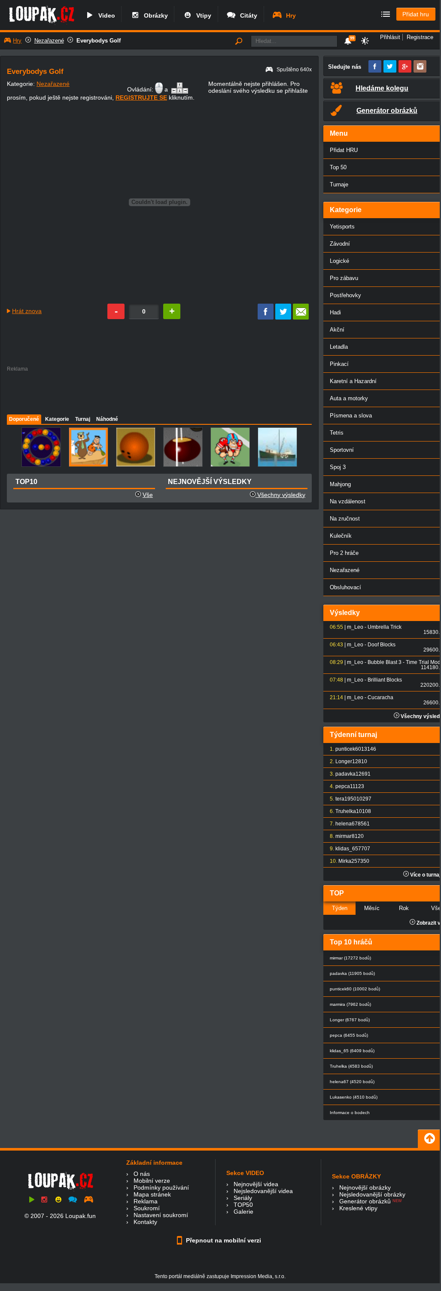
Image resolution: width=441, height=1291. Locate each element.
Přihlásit (390, 37)
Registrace (420, 37)
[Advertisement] (159, 390)
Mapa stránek (152, 1194)
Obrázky (154, 15)
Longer (343, 761)
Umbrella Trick (384, 627)
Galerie (243, 1211)
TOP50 (243, 1204)
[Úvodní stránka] (41, 24)
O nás (142, 1173)
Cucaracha (380, 697)
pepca (342, 786)
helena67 (346, 823)
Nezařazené (49, 40)
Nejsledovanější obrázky (372, 1194)
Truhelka (345, 811)
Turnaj (82, 419)
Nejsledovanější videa (263, 1190)
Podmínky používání (161, 1187)
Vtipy (202, 15)
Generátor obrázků (365, 1201)
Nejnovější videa (256, 1184)
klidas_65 (346, 848)
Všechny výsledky (280, 494)
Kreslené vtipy (358, 1208)
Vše (148, 494)
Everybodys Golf (98, 40)
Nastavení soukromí (161, 1215)
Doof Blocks (381, 644)
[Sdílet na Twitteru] (283, 317)
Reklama (146, 1201)
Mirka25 (347, 861)
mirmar (343, 836)
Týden (339, 908)
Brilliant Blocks (385, 679)
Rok (404, 908)
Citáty (247, 15)
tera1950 (345, 798)
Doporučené (24, 419)
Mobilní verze (152, 1180)
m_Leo (355, 627)
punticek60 (348, 749)
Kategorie (57, 419)
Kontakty (145, 1221)
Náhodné (107, 419)
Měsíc (372, 908)
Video (105, 15)
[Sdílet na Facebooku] (266, 317)
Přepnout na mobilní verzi (222, 1240)
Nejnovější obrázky (365, 1187)
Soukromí (147, 1208)
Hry (289, 15)
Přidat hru (415, 14)
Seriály (243, 1197)
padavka (345, 773)
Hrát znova (27, 311)
